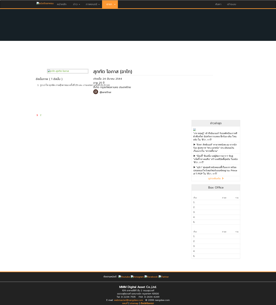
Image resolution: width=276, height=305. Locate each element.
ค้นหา (218, 4)
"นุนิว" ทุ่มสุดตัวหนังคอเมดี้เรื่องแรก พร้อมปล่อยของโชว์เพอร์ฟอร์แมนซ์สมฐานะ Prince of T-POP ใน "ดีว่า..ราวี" (215, 170)
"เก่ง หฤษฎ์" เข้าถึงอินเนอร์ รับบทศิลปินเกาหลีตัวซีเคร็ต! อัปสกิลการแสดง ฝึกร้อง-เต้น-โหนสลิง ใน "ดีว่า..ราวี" (215, 136)
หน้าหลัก (61, 4)
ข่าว (75, 4)
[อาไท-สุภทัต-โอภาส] (70, 71)
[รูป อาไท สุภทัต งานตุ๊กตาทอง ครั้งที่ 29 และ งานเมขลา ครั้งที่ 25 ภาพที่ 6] (176, 99)
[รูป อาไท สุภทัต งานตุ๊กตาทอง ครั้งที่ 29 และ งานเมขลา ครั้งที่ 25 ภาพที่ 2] (74, 99)
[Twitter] (164, 276)
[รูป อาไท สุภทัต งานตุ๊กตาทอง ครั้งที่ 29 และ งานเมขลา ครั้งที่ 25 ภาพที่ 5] (150, 99)
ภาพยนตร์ (91, 4)
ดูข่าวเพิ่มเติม (215, 178)
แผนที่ (125, 303)
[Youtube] (124, 276)
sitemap (134, 303)
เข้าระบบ (231, 4)
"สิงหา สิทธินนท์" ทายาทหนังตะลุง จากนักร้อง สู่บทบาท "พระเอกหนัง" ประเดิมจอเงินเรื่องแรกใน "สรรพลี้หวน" (215, 147)
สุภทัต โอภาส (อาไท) (112, 71)
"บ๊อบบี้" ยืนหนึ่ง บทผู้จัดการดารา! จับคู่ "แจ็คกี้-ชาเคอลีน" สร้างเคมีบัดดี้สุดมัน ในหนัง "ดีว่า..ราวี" (215, 159)
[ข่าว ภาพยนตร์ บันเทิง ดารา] (45, 2)
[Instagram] (137, 276)
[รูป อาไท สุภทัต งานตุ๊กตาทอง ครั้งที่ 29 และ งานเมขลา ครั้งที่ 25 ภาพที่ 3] (99, 99)
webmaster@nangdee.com (128, 300)
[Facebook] (151, 276)
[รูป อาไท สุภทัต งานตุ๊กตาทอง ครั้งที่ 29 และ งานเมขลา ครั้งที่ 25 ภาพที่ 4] (125, 99)
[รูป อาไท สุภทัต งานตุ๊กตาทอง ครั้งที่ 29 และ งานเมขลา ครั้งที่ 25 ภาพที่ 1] (48, 99)
